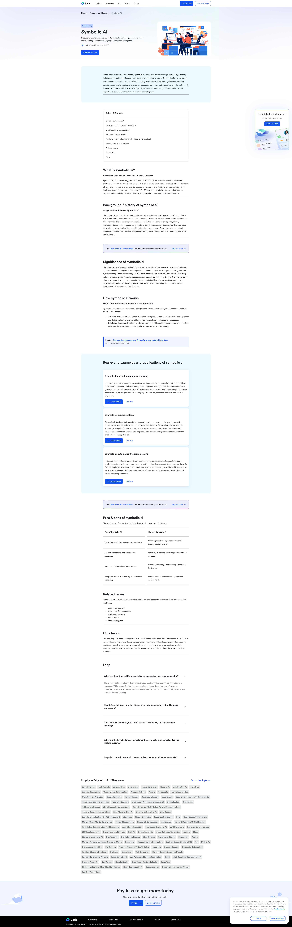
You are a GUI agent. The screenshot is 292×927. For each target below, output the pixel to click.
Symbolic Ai (188, 802)
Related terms (112, 148)
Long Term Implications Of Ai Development (101, 817)
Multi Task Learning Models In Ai (187, 857)
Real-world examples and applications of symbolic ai (128, 139)
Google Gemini (121, 862)
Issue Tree (165, 862)
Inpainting (156, 847)
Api (196, 842)
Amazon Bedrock (138, 792)
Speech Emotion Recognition (150, 842)
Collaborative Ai (180, 787)
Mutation (114, 852)
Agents (152, 792)
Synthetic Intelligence (130, 837)
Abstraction (166, 822)
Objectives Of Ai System (92, 797)
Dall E (167, 857)
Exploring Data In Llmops (198, 827)
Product (98, 3)
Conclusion (111, 153)
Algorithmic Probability (132, 827)
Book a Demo (153, 903)
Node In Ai (165, 787)
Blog (119, 3)
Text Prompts (104, 787)
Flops (195, 832)
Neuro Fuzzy (126, 852)
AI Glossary (103, 13)
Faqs (108, 157)
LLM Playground (177, 827)
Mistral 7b (205, 842)
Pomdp (195, 837)
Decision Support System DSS (179, 842)
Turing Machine (131, 797)
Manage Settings (277, 918)
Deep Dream (167, 797)
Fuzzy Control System (163, 817)
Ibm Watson (107, 862)
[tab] (145, 676)
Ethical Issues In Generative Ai (116, 807)
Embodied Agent (171, 847)
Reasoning (129, 842)
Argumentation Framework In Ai (96, 812)
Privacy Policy (113, 920)
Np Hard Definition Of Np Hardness (190, 822)
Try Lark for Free (90, 52)
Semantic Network (119, 857)
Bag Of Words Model (91, 872)
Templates (109, 3)
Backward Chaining (150, 797)
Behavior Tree (119, 787)
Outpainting (133, 787)
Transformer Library (166, 837)
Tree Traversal (112, 837)
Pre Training (110, 847)
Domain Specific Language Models (167, 852)
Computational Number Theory (175, 867)
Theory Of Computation (147, 822)
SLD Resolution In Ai (91, 832)
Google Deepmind (143, 817)
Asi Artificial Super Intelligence (95, 802)
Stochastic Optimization (192, 847)
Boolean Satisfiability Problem (95, 857)
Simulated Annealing (91, 792)
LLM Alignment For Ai (122, 812)
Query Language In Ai (132, 867)
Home (83, 13)
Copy (130, 401)
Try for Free (186, 3)
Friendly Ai (194, 787)
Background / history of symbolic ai (121, 125)
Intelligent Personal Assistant (94, 852)
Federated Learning (120, 802)
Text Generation (142, 852)
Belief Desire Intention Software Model (192, 797)
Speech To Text (88, 787)
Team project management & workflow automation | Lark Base (140, 340)
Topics (92, 13)
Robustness (183, 837)
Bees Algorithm (152, 867)
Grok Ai (131, 832)
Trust (127, 3)
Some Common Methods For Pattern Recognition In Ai (156, 807)
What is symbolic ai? (115, 121)
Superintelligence (114, 797)
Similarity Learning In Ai (92, 837)
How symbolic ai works (116, 134)
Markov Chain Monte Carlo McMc (97, 822)
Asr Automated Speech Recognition (146, 857)
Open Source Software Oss (195, 817)
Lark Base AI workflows (121, 248)
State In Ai (127, 817)
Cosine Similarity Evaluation (115, 792)
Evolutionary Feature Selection (145, 862)
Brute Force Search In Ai (146, 812)
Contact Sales (203, 3)
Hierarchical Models (179, 792)
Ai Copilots (163, 792)
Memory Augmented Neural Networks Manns (102, 842)
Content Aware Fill (90, 862)
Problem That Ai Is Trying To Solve (134, 847)
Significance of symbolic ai (117, 130)
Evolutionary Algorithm (92, 847)
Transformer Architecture (114, 832)
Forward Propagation (124, 822)
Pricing (136, 3)
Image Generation (149, 787)
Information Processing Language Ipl (148, 802)
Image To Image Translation (168, 832)
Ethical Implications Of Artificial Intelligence (101, 867)
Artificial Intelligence (91, 807)
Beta (178, 817)
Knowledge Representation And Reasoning (100, 827)
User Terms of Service (136, 920)
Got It (259, 918)
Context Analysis (145, 832)
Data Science (165, 812)
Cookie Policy (92, 920)
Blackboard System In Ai (156, 827)
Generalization (173, 802)
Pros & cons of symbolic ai (117, 144)
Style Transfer (149, 837)
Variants (186, 832)
